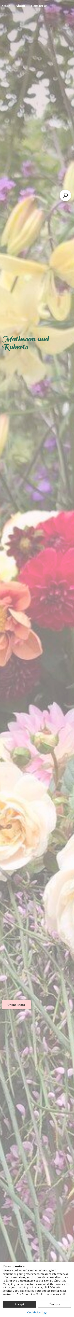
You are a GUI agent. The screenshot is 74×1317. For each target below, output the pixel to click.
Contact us (39, 6)
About (20, 6)
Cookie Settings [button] (37, 1312)
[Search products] (65, 195)
